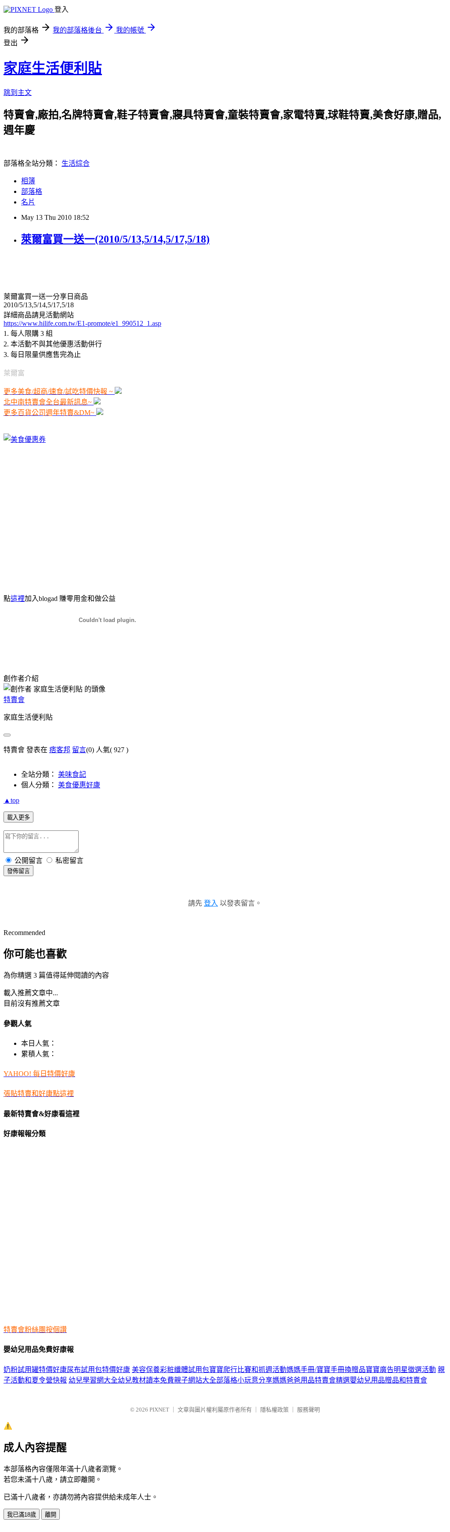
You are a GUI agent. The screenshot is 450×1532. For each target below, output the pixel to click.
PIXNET (159, 1409)
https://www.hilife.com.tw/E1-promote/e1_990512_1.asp (82, 323)
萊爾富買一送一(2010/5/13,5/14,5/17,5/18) (115, 239)
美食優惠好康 (79, 785)
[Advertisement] (106, 268)
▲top (11, 800)
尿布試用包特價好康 (98, 1369)
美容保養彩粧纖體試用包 (170, 1369)
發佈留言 (18, 871)
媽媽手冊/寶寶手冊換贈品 (326, 1369)
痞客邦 (59, 749)
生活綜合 (76, 163)
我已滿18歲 (21, 1514)
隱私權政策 (274, 1409)
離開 (50, 1514)
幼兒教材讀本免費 (146, 1380)
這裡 (18, 598)
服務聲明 (308, 1409)
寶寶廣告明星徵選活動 (401, 1369)
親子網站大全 (195, 1380)
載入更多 (18, 817)
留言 (79, 749)
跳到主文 (18, 92)
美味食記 (72, 774)
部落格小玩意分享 (244, 1380)
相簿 (28, 181)
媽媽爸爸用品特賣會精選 (311, 1380)
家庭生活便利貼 (53, 68)
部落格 (31, 191)
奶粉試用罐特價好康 (35, 1369)
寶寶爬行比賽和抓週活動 (248, 1369)
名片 (28, 202)
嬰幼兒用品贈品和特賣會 (388, 1380)
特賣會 (14, 699)
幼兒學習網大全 (93, 1380)
